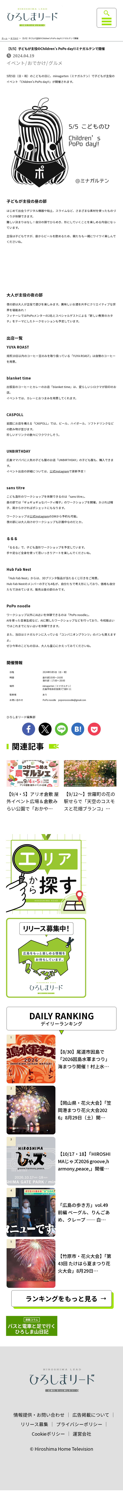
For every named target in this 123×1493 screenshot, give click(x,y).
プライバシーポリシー (79, 1424)
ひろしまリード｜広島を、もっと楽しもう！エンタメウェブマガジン (32, 17)
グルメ (55, 63)
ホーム (4, 38)
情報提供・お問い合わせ (39, 1415)
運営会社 (82, 1434)
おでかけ (14, 38)
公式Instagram (39, 516)
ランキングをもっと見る (61, 1298)
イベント (16, 63)
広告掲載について (90, 1415)
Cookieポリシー (48, 1434)
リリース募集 (34, 1424)
